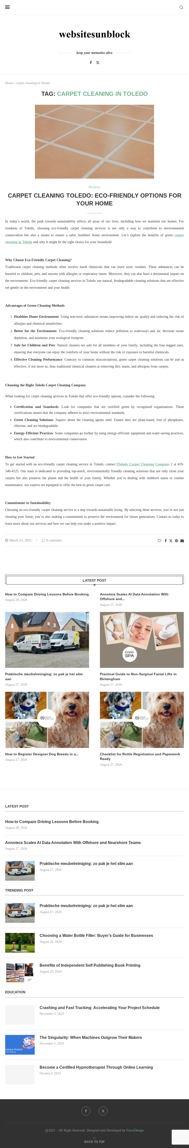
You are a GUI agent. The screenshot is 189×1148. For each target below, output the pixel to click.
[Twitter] (97, 62)
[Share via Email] (182, 541)
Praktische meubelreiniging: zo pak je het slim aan (44, 676)
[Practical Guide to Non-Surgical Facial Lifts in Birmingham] (142, 640)
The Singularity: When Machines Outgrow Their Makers (91, 1037)
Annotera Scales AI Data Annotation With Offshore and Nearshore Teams (73, 843)
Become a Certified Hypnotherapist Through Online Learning (96, 1067)
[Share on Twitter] (171, 541)
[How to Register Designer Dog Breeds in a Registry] (47, 720)
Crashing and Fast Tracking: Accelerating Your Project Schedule (100, 1008)
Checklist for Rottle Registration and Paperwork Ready (140, 756)
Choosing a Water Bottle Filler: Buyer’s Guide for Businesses (96, 935)
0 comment (54, 540)
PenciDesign (135, 1130)
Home (9, 83)
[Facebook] (91, 62)
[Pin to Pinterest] (176, 541)
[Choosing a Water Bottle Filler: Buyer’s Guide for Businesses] (20, 943)
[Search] (181, 7)
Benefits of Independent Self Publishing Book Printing (90, 965)
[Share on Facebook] (166, 541)
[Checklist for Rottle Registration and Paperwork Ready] (142, 720)
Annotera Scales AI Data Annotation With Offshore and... (134, 596)
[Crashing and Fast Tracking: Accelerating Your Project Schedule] (20, 1015)
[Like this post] (159, 541)
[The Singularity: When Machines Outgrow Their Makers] (20, 1045)
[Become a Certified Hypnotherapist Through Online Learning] (20, 1074)
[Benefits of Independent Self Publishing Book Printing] (20, 972)
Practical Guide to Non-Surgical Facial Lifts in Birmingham (138, 676)
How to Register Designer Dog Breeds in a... (42, 754)
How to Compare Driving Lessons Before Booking (47, 594)
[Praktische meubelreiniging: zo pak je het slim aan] (47, 640)
